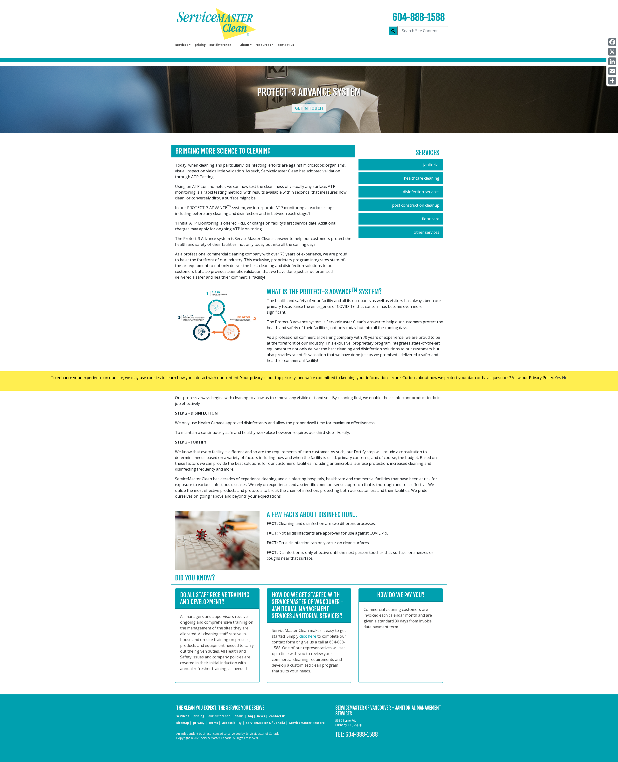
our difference (220, 45)
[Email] (612, 71)
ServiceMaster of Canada (265, 723)
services (182, 716)
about (239, 716)
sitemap (182, 723)
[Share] (612, 80)
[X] (612, 51)
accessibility (232, 723)
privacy (198, 723)
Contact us (286, 45)
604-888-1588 (419, 17)
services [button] (181, 45)
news (261, 716)
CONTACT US (277, 716)
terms (213, 723)
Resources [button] (263, 45)
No (565, 377)
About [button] (244, 45)
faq (250, 716)
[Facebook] (612, 42)
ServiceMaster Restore (307, 723)
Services (427, 152)
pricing (200, 45)
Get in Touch (309, 108)
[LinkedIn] (612, 61)
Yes (558, 377)
